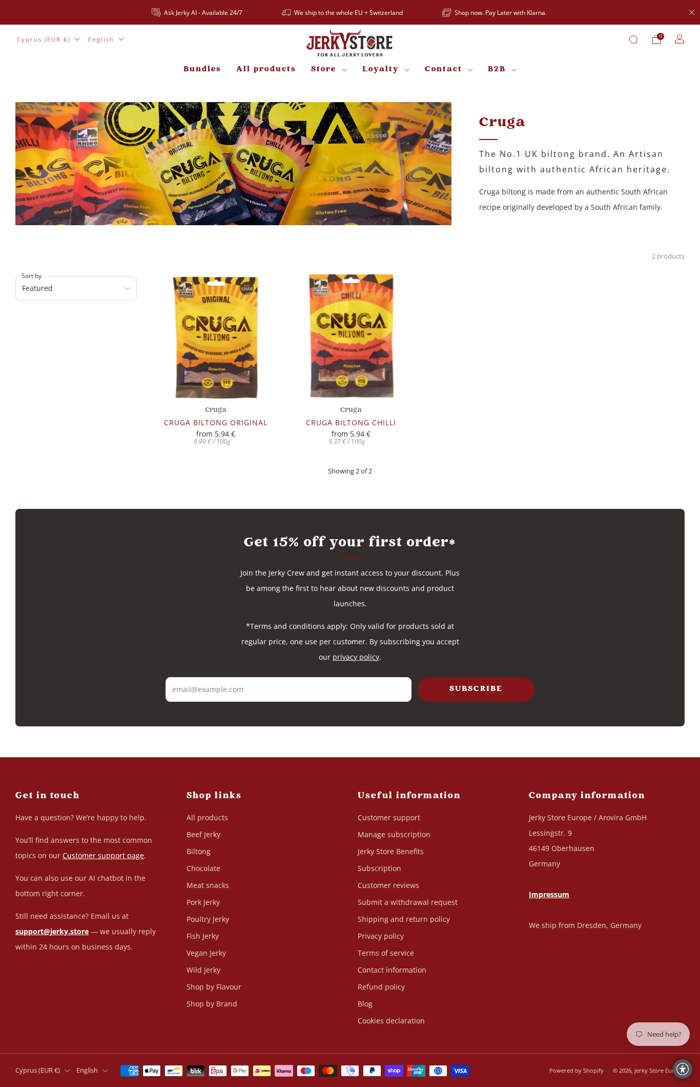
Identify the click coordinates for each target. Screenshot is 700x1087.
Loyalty (380, 69)
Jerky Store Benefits (391, 851)
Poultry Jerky (208, 919)
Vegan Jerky (206, 953)
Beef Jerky (203, 834)
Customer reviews (388, 885)
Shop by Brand (212, 1004)
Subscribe (476, 689)
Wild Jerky (203, 970)
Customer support (389, 817)
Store (323, 69)
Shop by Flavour (214, 987)
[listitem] (198, 12)
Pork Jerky (203, 902)
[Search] (633, 39)
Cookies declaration (391, 1020)
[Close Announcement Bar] (692, 12)
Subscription (379, 868)
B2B (497, 69)
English (101, 39)
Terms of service (386, 953)
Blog (365, 1004)
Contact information (392, 970)
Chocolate (203, 868)
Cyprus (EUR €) (43, 39)
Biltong (199, 851)
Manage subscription (394, 834)
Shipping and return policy (404, 919)
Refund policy (381, 987)
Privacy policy (381, 936)
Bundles (202, 69)
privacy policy (356, 657)
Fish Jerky (203, 936)
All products (266, 69)
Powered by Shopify (576, 1070)
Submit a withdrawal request (408, 902)
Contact (443, 69)
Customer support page (103, 855)
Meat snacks (208, 885)
